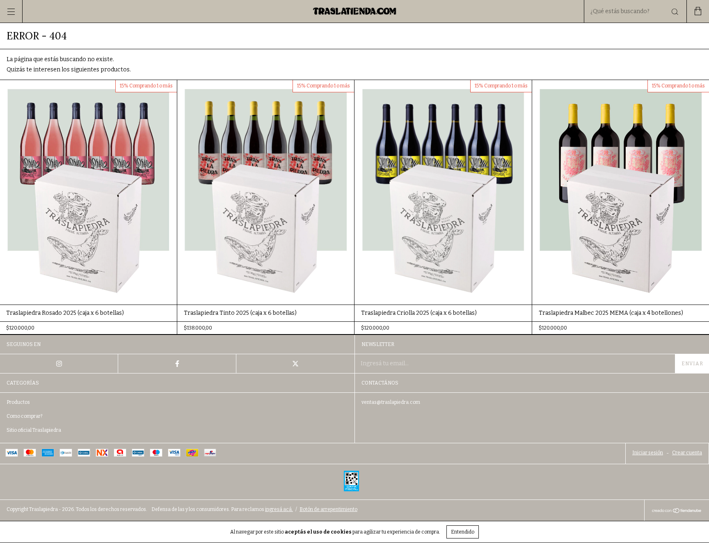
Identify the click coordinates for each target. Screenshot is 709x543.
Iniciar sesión (647, 453)
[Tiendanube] (676, 511)
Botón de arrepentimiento (328, 509)
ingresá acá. (279, 509)
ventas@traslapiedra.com (390, 402)
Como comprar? (24, 416)
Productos (18, 402)
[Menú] (11, 11)
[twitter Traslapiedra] (295, 363)
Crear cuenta (687, 453)
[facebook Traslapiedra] (177, 363)
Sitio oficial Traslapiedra (34, 430)
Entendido (462, 532)
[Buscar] (674, 11)
